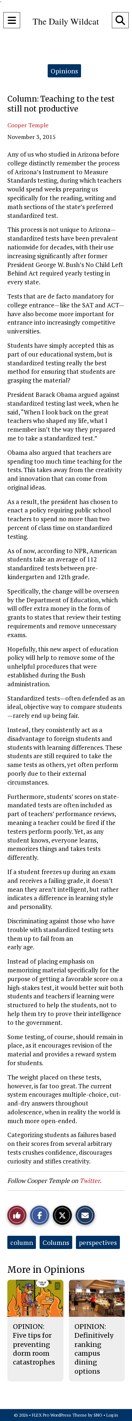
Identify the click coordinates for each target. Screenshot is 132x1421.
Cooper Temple (27, 125)
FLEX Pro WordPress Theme (59, 1415)
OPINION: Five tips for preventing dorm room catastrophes (34, 1344)
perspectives (98, 1242)
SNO (98, 1415)
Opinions (64, 70)
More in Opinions (46, 1269)
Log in (112, 1415)
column (21, 1242)
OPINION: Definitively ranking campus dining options (93, 1348)
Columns (56, 1242)
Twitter (90, 1180)
